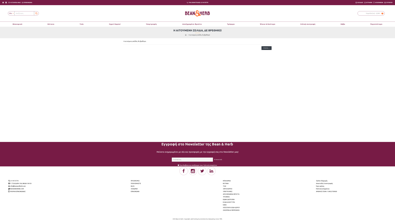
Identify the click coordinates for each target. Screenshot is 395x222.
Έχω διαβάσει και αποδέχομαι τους (198, 165)
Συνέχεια (266, 48)
